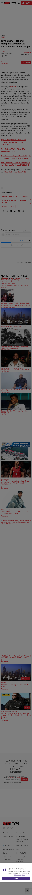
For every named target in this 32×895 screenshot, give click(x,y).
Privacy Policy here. (19, 875)
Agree (16, 878)
